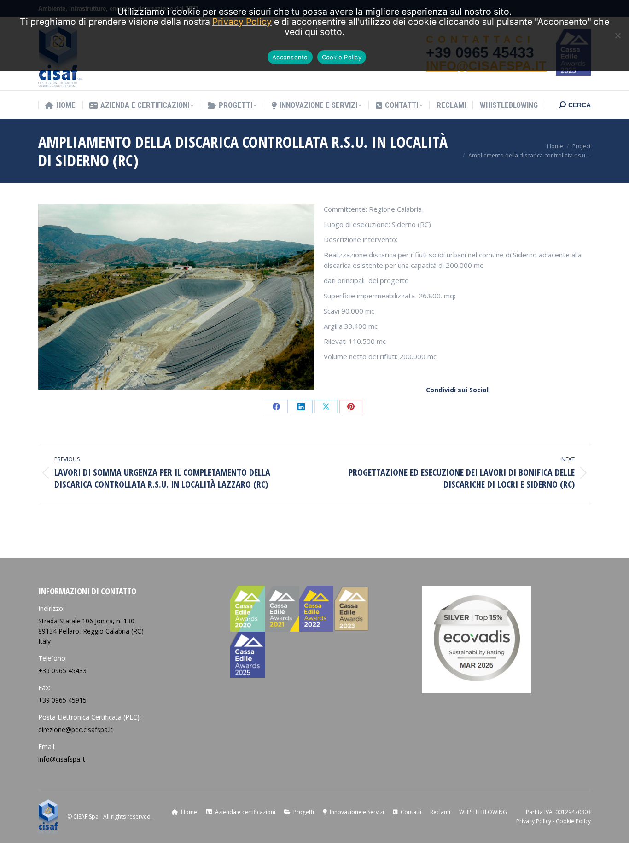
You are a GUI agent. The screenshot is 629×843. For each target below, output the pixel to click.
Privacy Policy (533, 821)
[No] (617, 35)
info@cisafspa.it (61, 759)
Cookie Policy (573, 821)
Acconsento (290, 57)
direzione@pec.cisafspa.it (75, 729)
